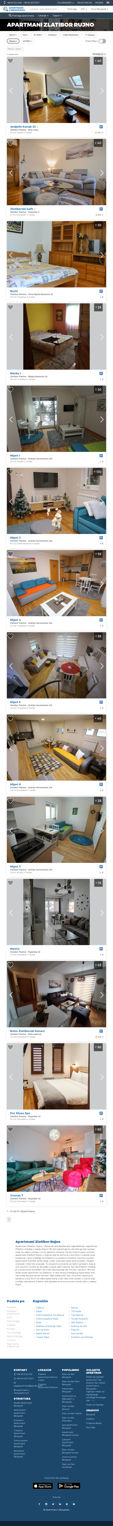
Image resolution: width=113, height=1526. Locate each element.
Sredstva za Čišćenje (82, 1337)
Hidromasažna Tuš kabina (50, 1315)
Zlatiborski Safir (21, 208)
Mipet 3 (15, 866)
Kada (39, 1311)
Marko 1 (15, 373)
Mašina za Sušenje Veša (48, 1326)
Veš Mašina (77, 1322)
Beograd (90, 1414)
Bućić (14, 291)
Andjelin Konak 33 (23, 126)
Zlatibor (90, 1419)
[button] (84, 9)
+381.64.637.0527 (31, 3)
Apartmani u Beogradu (57, 1509)
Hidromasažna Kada (47, 1318)
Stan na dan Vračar (72, 1413)
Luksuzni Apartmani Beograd (67, 1442)
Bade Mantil (42, 1333)
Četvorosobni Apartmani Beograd (20, 1443)
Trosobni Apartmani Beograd (19, 1433)
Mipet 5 (15, 702)
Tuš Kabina (77, 1315)
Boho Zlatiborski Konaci (27, 1031)
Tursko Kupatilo (79, 1318)
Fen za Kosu (42, 1329)
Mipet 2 (15, 537)
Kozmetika (77, 1333)
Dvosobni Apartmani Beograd (19, 1423)
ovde (92, 1400)
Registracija (84, 3)
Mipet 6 (15, 784)
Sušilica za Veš (79, 1326)
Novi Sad (90, 1427)
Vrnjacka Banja (93, 1423)
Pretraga (72, 9)
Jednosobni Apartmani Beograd (20, 1413)
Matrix (15, 948)
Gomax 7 (16, 1195)
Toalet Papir (42, 1337)
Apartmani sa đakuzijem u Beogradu (69, 1399)
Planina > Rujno (14, 49)
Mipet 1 (15, 455)
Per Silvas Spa (20, 1113)
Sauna (74, 1307)
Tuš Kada (76, 1311)
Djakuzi (40, 1307)
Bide (38, 1322)
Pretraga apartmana (23, 15)
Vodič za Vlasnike (95, 1404)
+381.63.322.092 (14, 3)
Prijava (99, 3)
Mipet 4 (15, 619)
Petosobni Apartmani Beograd (19, 1454)
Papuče (75, 1329)
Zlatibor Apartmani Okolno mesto (47, 1377)
